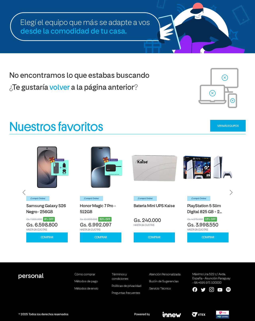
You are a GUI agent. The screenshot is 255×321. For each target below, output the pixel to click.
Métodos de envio (86, 288)
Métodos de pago (86, 281)
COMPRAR (47, 237)
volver (60, 88)
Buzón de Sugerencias (164, 281)
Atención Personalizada (164, 274)
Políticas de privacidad (126, 286)
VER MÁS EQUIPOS (228, 125)
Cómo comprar (85, 274)
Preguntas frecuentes (126, 293)
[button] (24, 192)
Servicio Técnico (160, 288)
